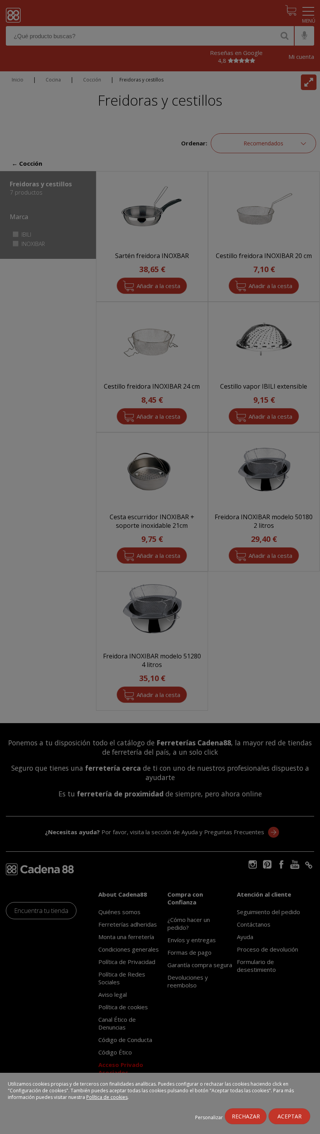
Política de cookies (107, 1097)
